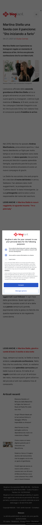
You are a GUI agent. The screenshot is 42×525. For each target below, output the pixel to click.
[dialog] (21, 262)
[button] (21, 259)
